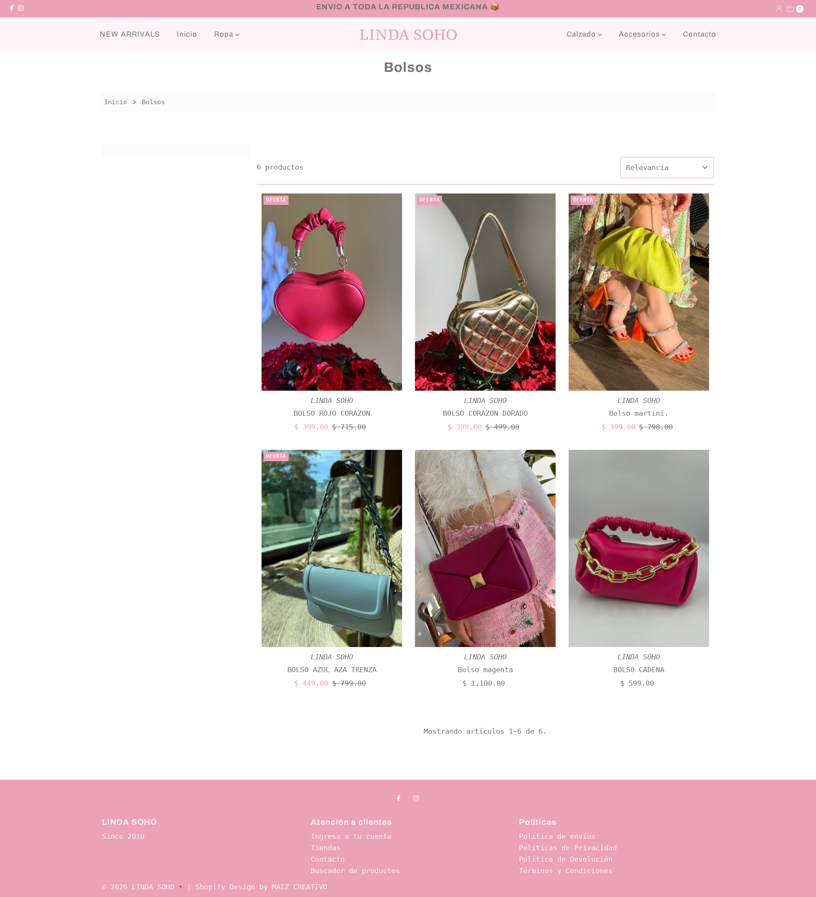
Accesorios (640, 34)
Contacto (699, 34)
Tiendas (325, 847)
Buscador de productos (355, 870)
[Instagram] (21, 8)
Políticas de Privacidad (568, 847)
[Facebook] (12, 8)
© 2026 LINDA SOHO (138, 887)
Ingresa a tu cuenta (351, 836)
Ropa (224, 34)
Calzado (582, 34)
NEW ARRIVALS (130, 34)
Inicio (187, 34)
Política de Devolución (565, 859)
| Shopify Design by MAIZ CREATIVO (257, 887)
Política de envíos (557, 836)
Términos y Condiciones (565, 870)
